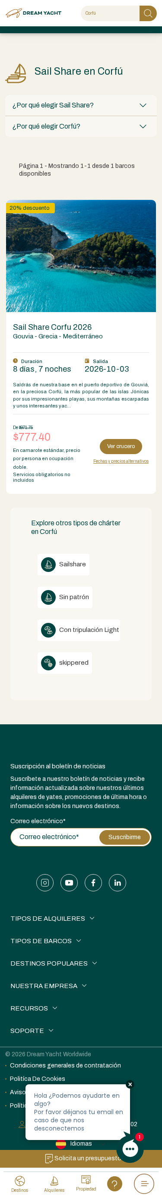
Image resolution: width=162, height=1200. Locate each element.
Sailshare (72, 564)
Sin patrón (73, 597)
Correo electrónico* (38, 821)
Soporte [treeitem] (27, 1030)
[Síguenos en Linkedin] (117, 882)
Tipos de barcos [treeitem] (41, 941)
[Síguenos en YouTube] (69, 882)
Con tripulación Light (88, 629)
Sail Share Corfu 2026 (52, 327)
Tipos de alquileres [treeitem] (47, 918)
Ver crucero (121, 446)
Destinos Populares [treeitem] (49, 963)
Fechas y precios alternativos (121, 461)
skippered (73, 662)
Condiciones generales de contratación (65, 1065)
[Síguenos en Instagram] (45, 882)
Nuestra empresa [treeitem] (43, 985)
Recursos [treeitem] (29, 1008)
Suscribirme (124, 837)
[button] (81, 105)
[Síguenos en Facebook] (93, 882)
